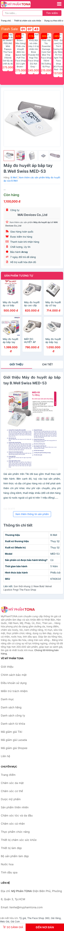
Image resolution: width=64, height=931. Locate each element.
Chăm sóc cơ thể (12, 791)
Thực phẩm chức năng (15, 831)
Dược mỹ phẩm (11, 799)
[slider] (9, 155)
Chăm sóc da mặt (12, 783)
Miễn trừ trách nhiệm (14, 691)
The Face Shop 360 (38, 918)
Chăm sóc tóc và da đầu (17, 815)
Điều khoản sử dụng (14, 683)
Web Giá (4, 921)
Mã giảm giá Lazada (14, 740)
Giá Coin (15, 921)
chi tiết (47, 364)
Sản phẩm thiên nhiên (15, 807)
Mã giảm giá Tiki (11, 731)
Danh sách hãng (11, 707)
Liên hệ (5, 756)
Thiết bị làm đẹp (11, 848)
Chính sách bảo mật (14, 674)
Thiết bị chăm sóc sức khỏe (27, 20)
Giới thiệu (16, 364)
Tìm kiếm (52, 13)
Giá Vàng (56, 918)
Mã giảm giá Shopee (14, 748)
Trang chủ (6, 20)
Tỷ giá (22, 918)
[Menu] (59, 3)
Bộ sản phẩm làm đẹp (15, 856)
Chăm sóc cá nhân (13, 823)
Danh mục (7, 699)
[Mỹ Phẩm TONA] (18, 609)
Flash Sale (9, 29)
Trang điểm (8, 774)
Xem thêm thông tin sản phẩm (32, 514)
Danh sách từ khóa (13, 723)
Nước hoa (7, 864)
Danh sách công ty (13, 715)
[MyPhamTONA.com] (21, 4)
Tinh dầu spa (9, 872)
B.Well (14, 177)
